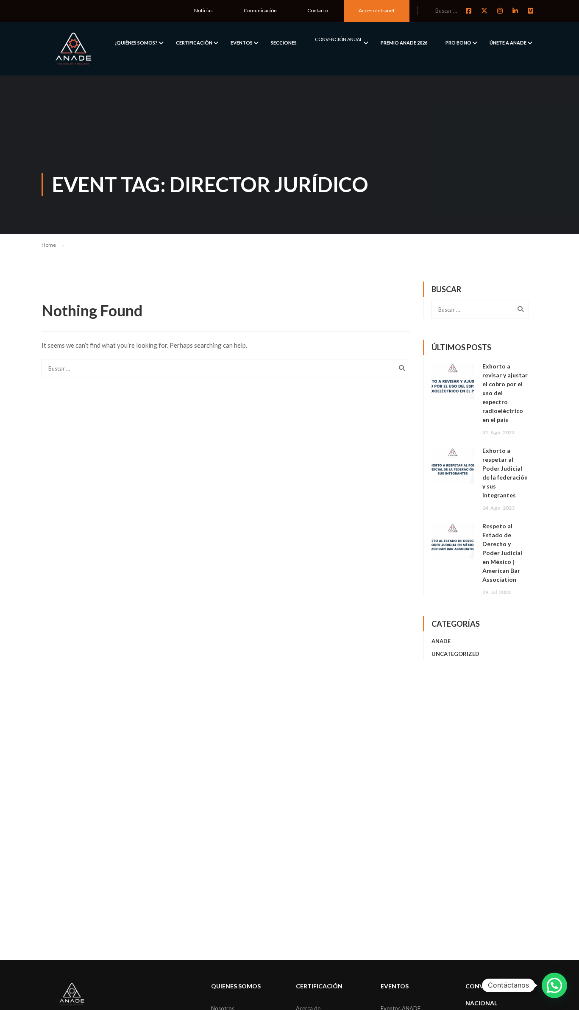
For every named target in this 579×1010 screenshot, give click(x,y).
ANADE (441, 641)
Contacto (317, 10)
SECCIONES (284, 42)
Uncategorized (455, 653)
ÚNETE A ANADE (508, 42)
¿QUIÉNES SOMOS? (136, 42)
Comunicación (260, 10)
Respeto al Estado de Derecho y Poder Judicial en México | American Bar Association (502, 552)
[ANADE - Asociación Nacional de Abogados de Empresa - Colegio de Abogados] (73, 48)
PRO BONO (458, 42)
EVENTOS (242, 42)
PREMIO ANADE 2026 (404, 42)
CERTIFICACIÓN (194, 42)
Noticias (203, 10)
